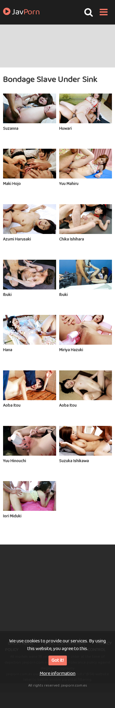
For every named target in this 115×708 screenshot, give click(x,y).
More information (57, 673)
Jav (25, 12)
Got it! (58, 660)
